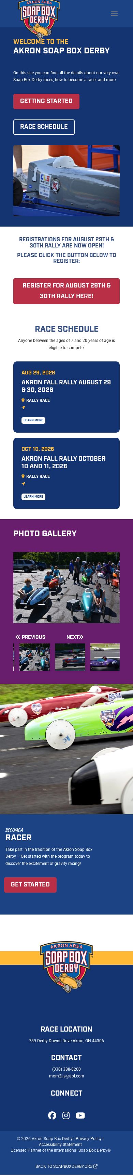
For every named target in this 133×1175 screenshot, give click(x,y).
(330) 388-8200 (66, 1069)
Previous (33, 637)
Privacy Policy (89, 1138)
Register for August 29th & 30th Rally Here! (67, 291)
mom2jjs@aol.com (66, 1076)
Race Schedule (44, 127)
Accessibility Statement (60, 1144)
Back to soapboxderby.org (64, 1166)
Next (72, 637)
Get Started (30, 885)
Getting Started (46, 101)
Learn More (33, 420)
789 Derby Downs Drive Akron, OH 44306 (66, 1040)
